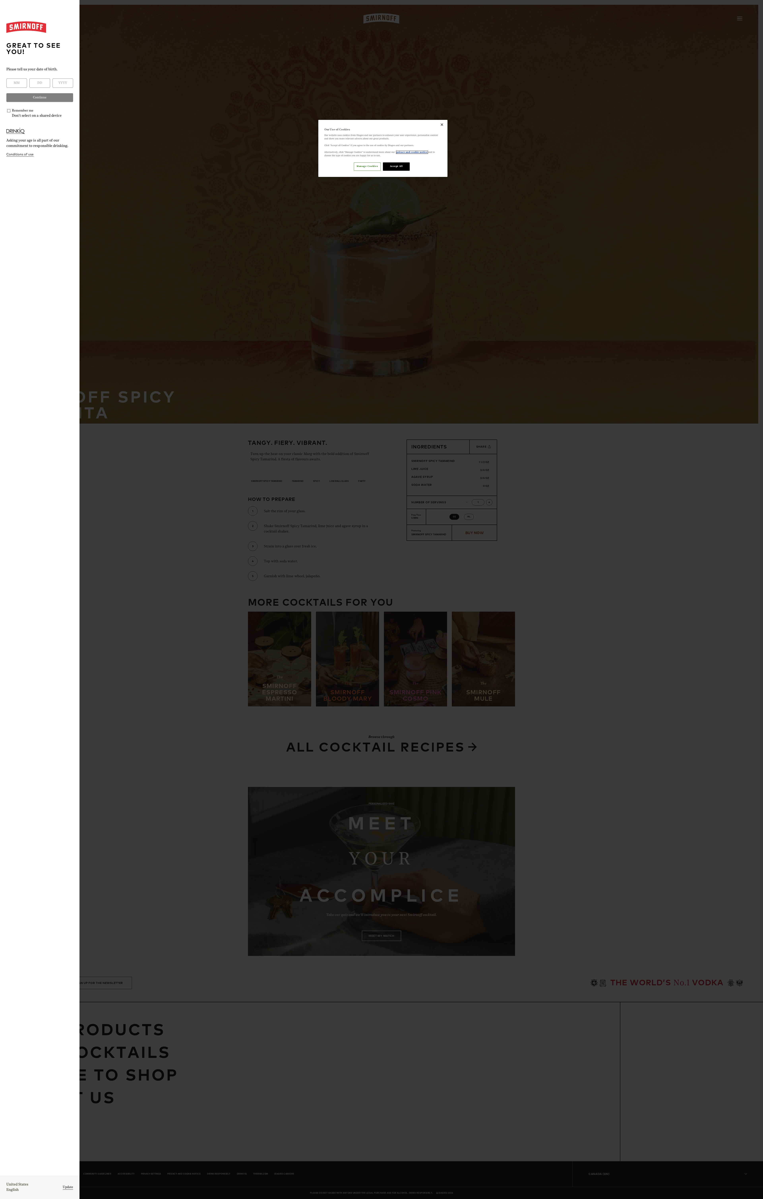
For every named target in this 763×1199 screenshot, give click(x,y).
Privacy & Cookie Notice (409, 631)
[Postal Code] (413, 596)
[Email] (413, 613)
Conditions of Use (370, 631)
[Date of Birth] (349, 596)
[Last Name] (413, 579)
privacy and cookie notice (412, 152)
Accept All (396, 166)
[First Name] (349, 579)
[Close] (450, 537)
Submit (381, 646)
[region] (382, 148)
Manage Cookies (367, 166)
